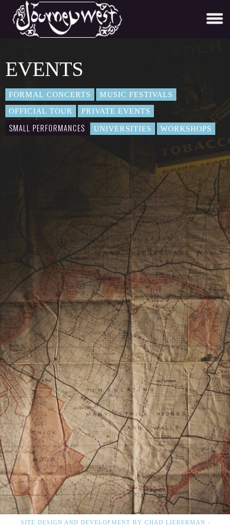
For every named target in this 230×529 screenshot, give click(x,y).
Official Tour (41, 111)
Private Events (115, 111)
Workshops (186, 128)
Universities (123, 128)
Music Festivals (136, 94)
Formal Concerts (50, 94)
